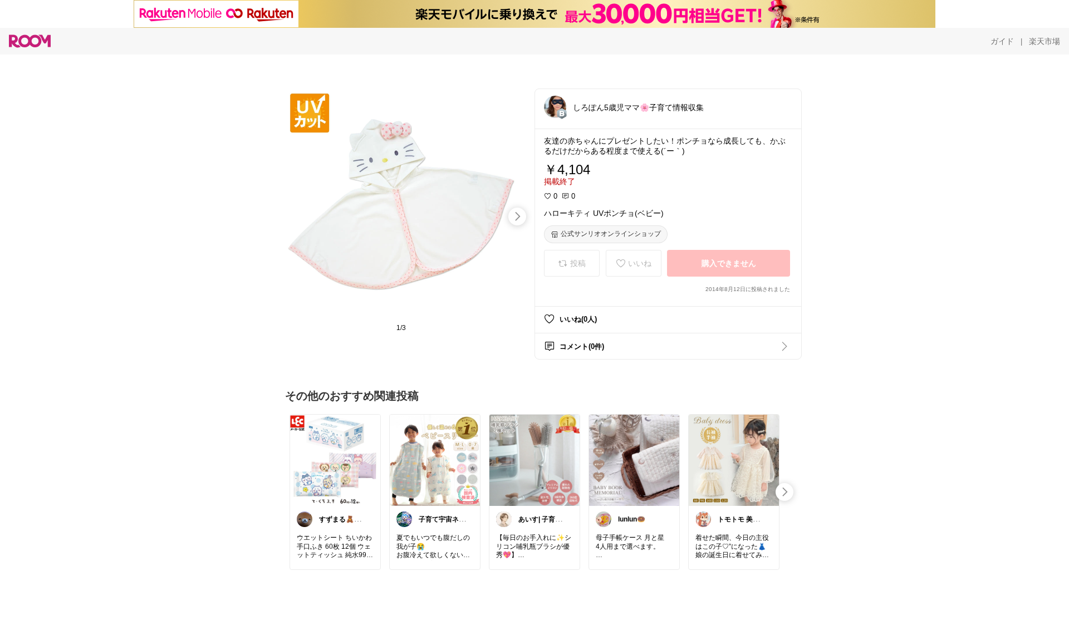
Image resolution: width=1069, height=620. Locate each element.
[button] (555, 107)
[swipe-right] (517, 216)
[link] (335, 460)
